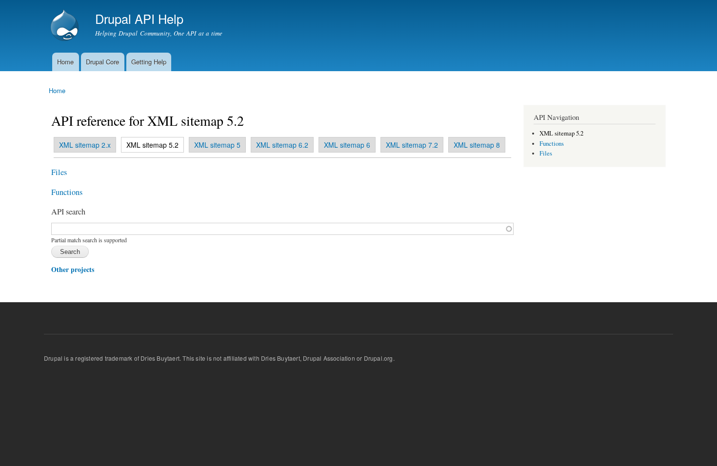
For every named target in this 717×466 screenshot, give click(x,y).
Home (65, 61)
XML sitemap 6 (347, 145)
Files (59, 172)
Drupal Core (102, 61)
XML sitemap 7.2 (412, 145)
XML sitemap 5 (217, 145)
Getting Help (148, 61)
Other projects (72, 269)
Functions (66, 192)
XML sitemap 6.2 (282, 145)
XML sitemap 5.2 (150, 145)
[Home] (66, 26)
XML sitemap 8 (477, 145)
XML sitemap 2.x (85, 145)
